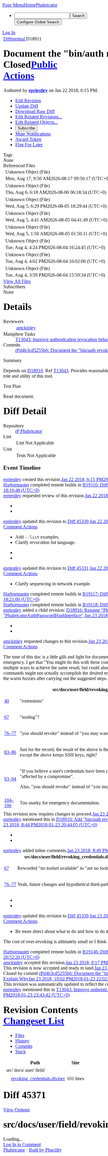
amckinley (26, 327)
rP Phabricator (28, 431)
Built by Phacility (45, 1149)
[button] (13, 4)
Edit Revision (28, 100)
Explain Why (15, 978)
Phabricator (14, 1149)
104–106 (9, 803)
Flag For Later (29, 144)
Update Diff (26, 105)
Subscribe (26, 128)
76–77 (10, 733)
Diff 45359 (78, 915)
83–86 (10, 752)
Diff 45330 (78, 521)
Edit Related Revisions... (38, 116)
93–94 (10, 778)
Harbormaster (16, 484)
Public (44, 64)
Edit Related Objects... (36, 122)
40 (6, 700)
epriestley (38, 90)
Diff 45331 (78, 568)
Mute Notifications (33, 133)
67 (6, 717)
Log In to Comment (22, 1144)
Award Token (28, 139)
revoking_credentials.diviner (38, 1078)
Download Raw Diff (35, 111)
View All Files (17, 281)
